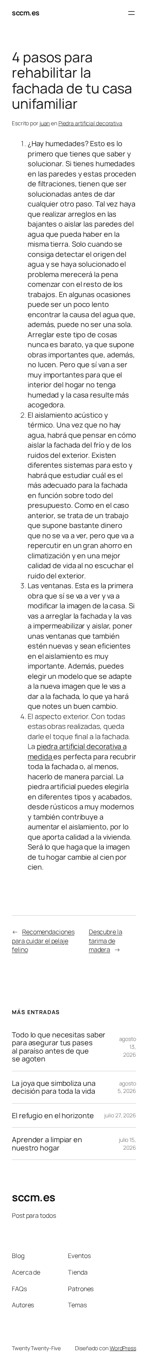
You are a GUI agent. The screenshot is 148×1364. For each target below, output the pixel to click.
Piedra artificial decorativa (90, 123)
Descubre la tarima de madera (105, 940)
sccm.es (25, 12)
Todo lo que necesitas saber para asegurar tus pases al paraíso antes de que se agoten (58, 1047)
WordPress (123, 1348)
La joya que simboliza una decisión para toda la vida (54, 1087)
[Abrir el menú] (131, 13)
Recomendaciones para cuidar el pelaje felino (43, 940)
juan (44, 123)
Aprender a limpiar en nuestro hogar (47, 1143)
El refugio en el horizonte (53, 1115)
